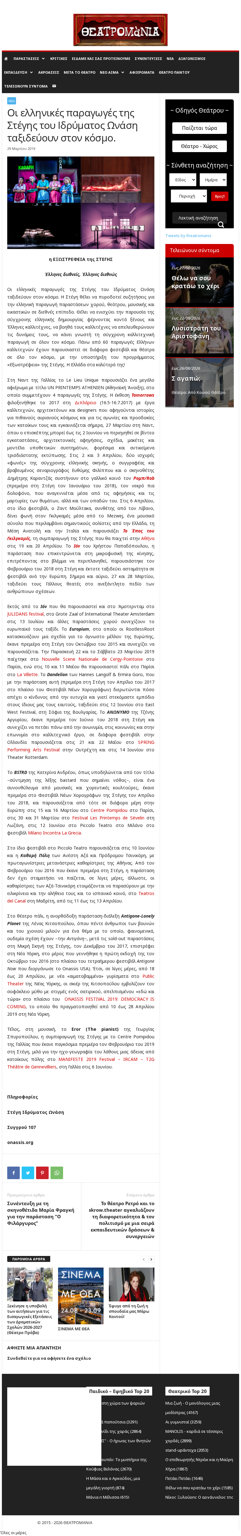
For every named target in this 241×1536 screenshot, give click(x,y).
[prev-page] (144, 1259)
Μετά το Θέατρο (79, 72)
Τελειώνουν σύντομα (26, 86)
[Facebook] (13, 1173)
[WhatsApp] (57, 1173)
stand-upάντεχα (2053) (186, 1450)
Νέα (170, 58)
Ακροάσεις (48, 72)
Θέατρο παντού (174, 72)
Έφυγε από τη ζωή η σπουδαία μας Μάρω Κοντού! (129, 1311)
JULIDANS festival (25, 614)
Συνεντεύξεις (148, 58)
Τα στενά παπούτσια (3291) (112, 1422)
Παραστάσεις (26, 58)
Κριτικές (58, 58)
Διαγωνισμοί (192, 58)
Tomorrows (142, 395)
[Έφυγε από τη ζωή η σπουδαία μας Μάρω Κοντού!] (131, 1284)
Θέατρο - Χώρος (199, 146)
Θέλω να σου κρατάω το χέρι (195, 282)
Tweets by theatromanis (188, 235)
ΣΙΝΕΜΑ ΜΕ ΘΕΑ (74, 1329)
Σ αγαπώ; (186, 378)
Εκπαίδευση (15, 72)
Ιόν (77, 546)
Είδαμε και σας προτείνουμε (101, 58)
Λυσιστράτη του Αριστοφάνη (196, 332)
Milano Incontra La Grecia (54, 833)
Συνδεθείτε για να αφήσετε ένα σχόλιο (49, 1358)
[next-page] (151, 1259)
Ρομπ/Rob (143, 478)
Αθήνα (147, 538)
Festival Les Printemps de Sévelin (108, 818)
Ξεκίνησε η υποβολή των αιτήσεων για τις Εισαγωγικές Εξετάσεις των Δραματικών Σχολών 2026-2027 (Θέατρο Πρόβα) (29, 1319)
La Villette (27, 674)
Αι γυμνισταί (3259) (183, 1422)
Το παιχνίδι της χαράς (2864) (114, 1431)
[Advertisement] (203, 442)
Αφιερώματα (142, 72)
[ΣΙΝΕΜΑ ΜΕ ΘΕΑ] (81, 1296)
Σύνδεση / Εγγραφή (18, 4)
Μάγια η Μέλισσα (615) (107, 1497)
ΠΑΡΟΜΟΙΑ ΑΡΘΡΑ (28, 1259)
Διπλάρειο (85, 402)
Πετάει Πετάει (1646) (184, 1478)
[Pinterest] (42, 1173)
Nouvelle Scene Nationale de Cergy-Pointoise (92, 659)
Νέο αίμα (109, 72)
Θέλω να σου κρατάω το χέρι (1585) (199, 1488)
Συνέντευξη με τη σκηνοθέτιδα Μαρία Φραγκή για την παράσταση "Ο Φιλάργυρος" (40, 1213)
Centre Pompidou (109, 810)
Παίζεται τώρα (199, 127)
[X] (28, 1173)
